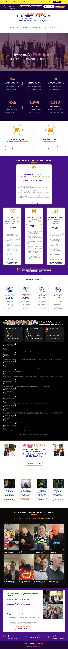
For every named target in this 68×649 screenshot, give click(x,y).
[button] (64, 334)
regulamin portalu (29, 646)
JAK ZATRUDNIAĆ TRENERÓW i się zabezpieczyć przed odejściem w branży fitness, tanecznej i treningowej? (42, 492)
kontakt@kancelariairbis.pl (35, 638)
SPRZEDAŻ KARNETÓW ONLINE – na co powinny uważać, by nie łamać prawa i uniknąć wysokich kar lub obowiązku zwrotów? (58, 492)
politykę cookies (36, 646)
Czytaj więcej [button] (8, 340)
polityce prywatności (37, 647)
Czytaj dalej (9, 498)
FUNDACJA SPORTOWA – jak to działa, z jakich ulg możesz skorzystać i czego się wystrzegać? (9, 491)
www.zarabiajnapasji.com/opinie (58, 639)
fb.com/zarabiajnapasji (12, 639)
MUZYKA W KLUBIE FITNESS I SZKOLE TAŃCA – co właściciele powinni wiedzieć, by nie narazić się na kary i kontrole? (26, 492)
